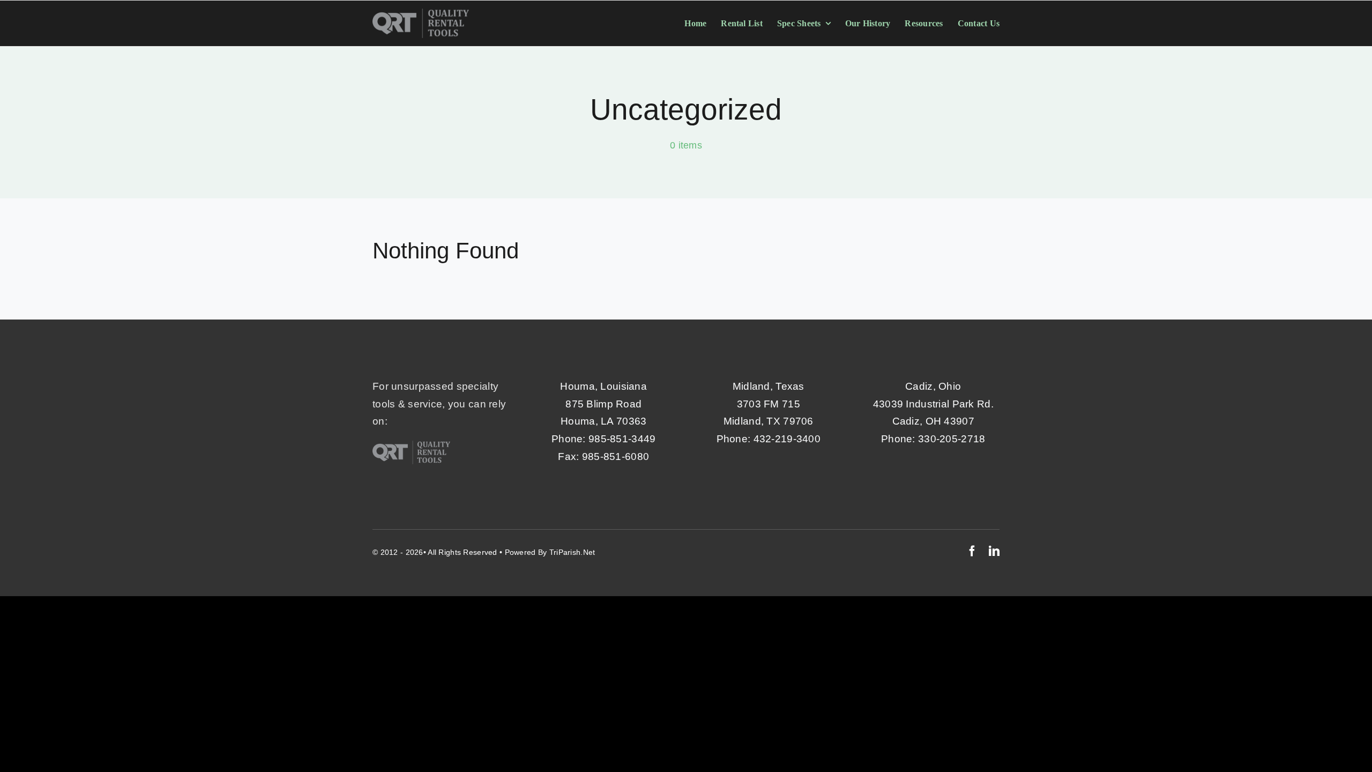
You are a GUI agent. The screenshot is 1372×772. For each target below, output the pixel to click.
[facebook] (972, 551)
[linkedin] (994, 551)
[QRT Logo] (420, 13)
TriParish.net (572, 552)
